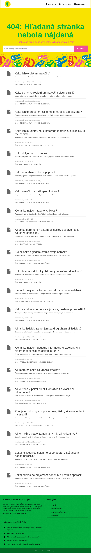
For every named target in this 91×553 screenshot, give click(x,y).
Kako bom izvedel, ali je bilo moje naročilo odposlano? (24, 544)
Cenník (53, 505)
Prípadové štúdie (56, 508)
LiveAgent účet (21, 513)
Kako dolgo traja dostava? (15, 533)
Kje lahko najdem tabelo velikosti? (18, 540)
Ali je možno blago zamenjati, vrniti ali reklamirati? (23, 537)
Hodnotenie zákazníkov (59, 512)
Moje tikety (51, 4)
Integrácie (54, 516)
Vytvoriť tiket (66, 4)
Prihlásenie (80, 4)
